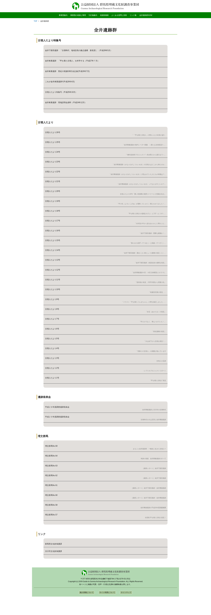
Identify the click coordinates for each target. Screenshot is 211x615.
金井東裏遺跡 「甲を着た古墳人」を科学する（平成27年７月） (72, 61)
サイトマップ (126, 592)
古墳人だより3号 (52, 358)
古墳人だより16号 (52, 230)
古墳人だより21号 (52, 181)
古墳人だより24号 (52, 152)
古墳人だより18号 (52, 211)
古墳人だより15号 (52, 240)
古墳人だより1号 (52, 378)
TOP (35, 21)
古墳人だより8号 (52, 309)
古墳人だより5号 (52, 338)
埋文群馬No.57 (51, 515)
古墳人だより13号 (52, 260)
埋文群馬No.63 (51, 466)
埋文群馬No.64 (51, 456)
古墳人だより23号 (52, 162)
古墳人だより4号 (52, 348)
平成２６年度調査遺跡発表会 (57, 407)
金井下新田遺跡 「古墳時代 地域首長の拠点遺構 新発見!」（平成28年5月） (78, 50)
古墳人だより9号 (52, 299)
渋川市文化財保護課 (53, 551)
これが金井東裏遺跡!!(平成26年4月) (60, 82)
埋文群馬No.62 (51, 475)
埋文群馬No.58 (51, 505)
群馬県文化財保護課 (53, 544)
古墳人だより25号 (52, 142)
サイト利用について (107, 592)
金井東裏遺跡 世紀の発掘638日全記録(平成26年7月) (67, 71)
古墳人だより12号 (52, 270)
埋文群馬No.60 (51, 495)
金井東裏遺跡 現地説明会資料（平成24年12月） (65, 102)
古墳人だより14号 (52, 250)
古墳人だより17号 (52, 221)
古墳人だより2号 (52, 368)
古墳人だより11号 (52, 280)
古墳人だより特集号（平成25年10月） (61, 92)
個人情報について (87, 592)
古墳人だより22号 (52, 172)
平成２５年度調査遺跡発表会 (57, 417)
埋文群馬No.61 (51, 485)
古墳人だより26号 (52, 132)
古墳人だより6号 (52, 329)
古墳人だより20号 (52, 191)
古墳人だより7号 (52, 319)
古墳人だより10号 (52, 289)
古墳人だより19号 (52, 201)
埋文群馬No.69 (51, 446)
